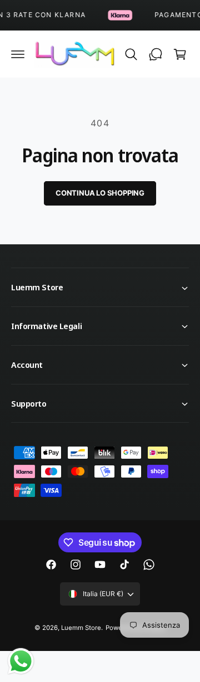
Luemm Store (81, 628)
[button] (18, 54)
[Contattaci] (155, 54)
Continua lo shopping (100, 192)
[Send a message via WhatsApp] (21, 661)
